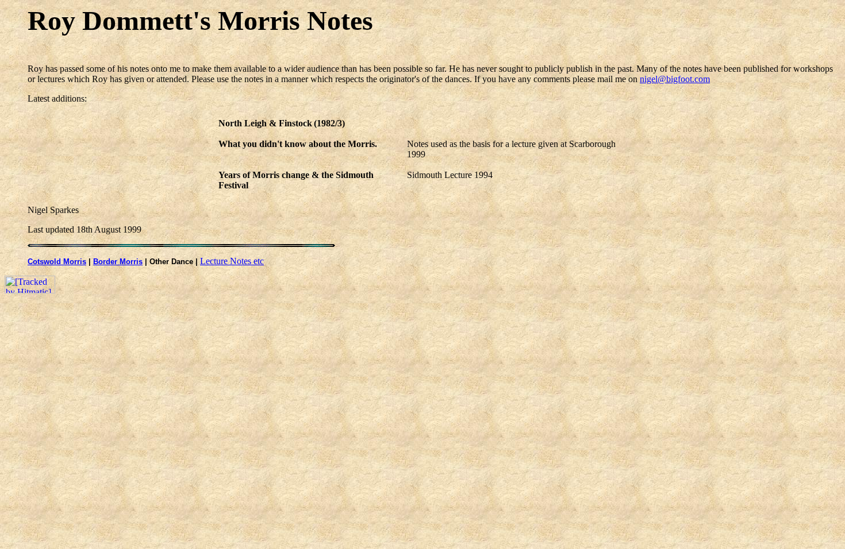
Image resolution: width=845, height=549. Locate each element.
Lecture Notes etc (232, 261)
